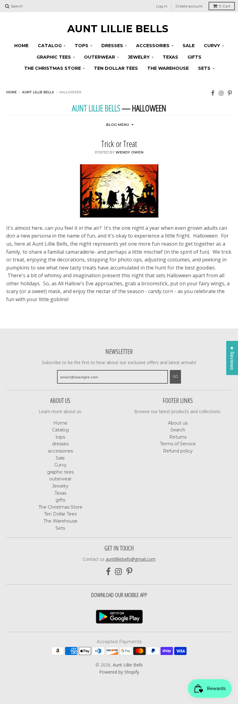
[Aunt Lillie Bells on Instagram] (221, 92)
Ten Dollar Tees (116, 68)
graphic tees (54, 57)
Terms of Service (178, 444)
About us (177, 423)
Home (21, 45)
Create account (189, 6)
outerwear (99, 57)
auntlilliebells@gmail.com (131, 559)
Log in (161, 6)
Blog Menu (117, 125)
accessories (153, 45)
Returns (178, 437)
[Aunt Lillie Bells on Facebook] (212, 92)
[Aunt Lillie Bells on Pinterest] (230, 92)
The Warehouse (168, 68)
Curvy (212, 45)
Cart (225, 6)
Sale (189, 45)
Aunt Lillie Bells (117, 29)
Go (175, 376)
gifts (194, 57)
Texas (170, 57)
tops (81, 45)
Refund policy (178, 451)
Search (177, 430)
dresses (112, 45)
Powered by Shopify (119, 672)
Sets (204, 68)
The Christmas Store (52, 68)
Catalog (50, 45)
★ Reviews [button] (232, 358)
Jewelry (139, 57)
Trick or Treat (119, 143)
